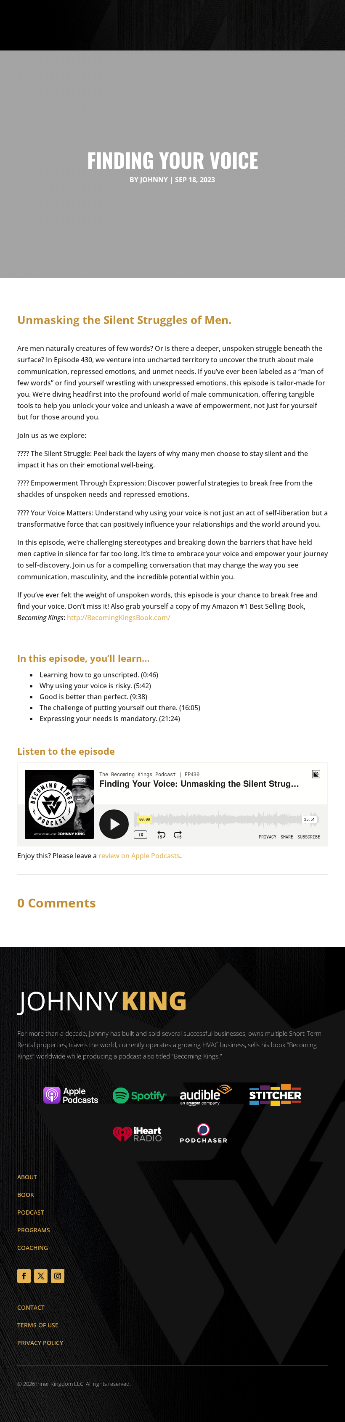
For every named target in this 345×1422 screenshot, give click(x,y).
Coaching (32, 1248)
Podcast (30, 1212)
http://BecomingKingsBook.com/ (118, 617)
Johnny (154, 179)
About (27, 1177)
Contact (31, 1307)
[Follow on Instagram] (57, 1276)
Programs (33, 1230)
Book (25, 1195)
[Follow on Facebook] (24, 1276)
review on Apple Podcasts (139, 855)
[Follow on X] (41, 1276)
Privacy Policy (40, 1343)
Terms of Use (37, 1325)
